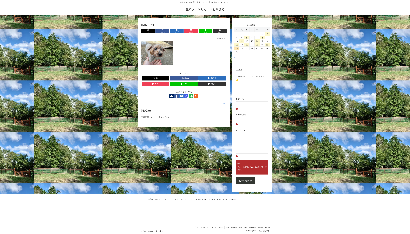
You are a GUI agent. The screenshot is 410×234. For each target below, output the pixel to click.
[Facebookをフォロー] (176, 96)
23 (267, 45)
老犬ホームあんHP (154, 199)
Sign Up (220, 227)
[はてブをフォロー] (181, 96)
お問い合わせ (245, 181)
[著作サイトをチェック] (171, 96)
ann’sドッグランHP (187, 199)
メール (241, 115)
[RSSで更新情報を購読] (196, 96)
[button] (220, 31)
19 (247, 45)
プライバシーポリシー (201, 227)
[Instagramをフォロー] (186, 96)
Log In (214, 227)
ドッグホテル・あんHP (171, 199)
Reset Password (231, 227)
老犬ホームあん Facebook (205, 199)
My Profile (252, 227)
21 (257, 45)
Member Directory (264, 227)
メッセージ (240, 130)
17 (237, 45)
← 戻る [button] (239, 70)
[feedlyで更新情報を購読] (191, 96)
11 (242, 41)
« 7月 (236, 58)
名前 (240, 99)
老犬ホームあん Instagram (226, 199)
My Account (243, 227)
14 (257, 41)
